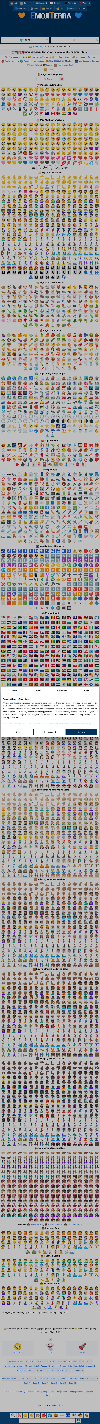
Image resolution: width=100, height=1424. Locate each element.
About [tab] (87, 690)
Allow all (81, 732)
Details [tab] (38, 690)
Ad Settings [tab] (62, 690)
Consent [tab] (13, 690)
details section (86, 723)
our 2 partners (16, 703)
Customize (48, 732)
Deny (18, 732)
